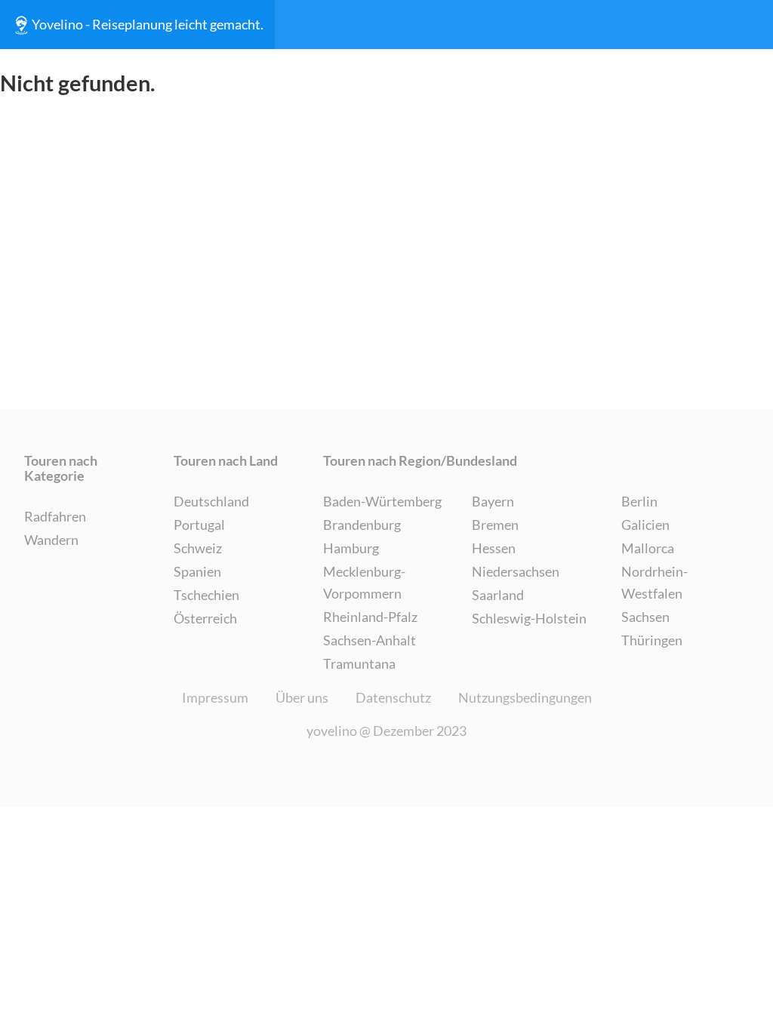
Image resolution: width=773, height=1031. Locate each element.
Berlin (639, 501)
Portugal (199, 524)
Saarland (498, 594)
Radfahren (55, 516)
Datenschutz (393, 697)
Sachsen (645, 616)
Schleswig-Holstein (529, 618)
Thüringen (651, 640)
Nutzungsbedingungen (525, 697)
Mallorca (647, 548)
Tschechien (206, 594)
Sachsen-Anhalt (369, 640)
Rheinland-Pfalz (370, 616)
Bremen (495, 524)
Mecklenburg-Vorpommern (364, 582)
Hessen (494, 548)
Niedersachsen (515, 571)
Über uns (302, 697)
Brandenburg (362, 524)
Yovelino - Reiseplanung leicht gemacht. (147, 24)
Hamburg (351, 548)
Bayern (493, 501)
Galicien (645, 524)
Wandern (51, 539)
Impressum (215, 697)
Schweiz (198, 548)
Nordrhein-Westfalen (654, 582)
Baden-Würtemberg (382, 501)
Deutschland (211, 501)
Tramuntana (359, 663)
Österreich (205, 618)
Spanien (197, 571)
